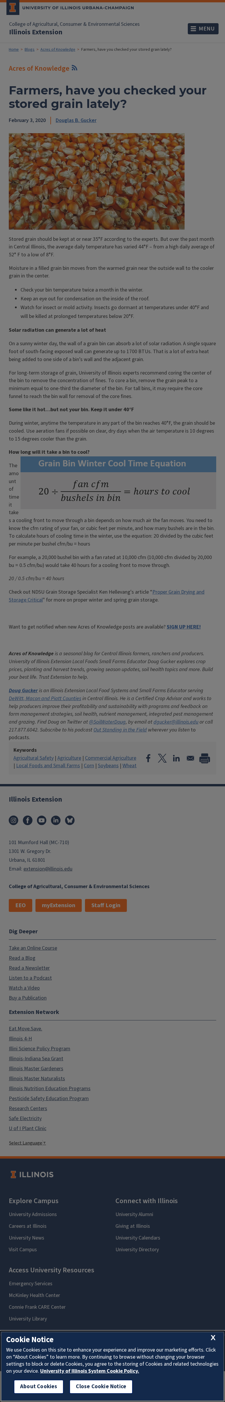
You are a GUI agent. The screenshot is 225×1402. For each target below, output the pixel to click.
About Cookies (38, 1387)
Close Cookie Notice (101, 1387)
